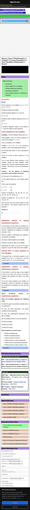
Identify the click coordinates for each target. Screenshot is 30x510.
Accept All (15, 502)
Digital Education (6, 5)
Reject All (15, 507)
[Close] (28, 489)
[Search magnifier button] (27, 21)
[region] (15, 498)
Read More (19, 498)
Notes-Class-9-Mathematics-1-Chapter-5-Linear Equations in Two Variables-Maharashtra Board (14, 61)
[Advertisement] (15, 40)
